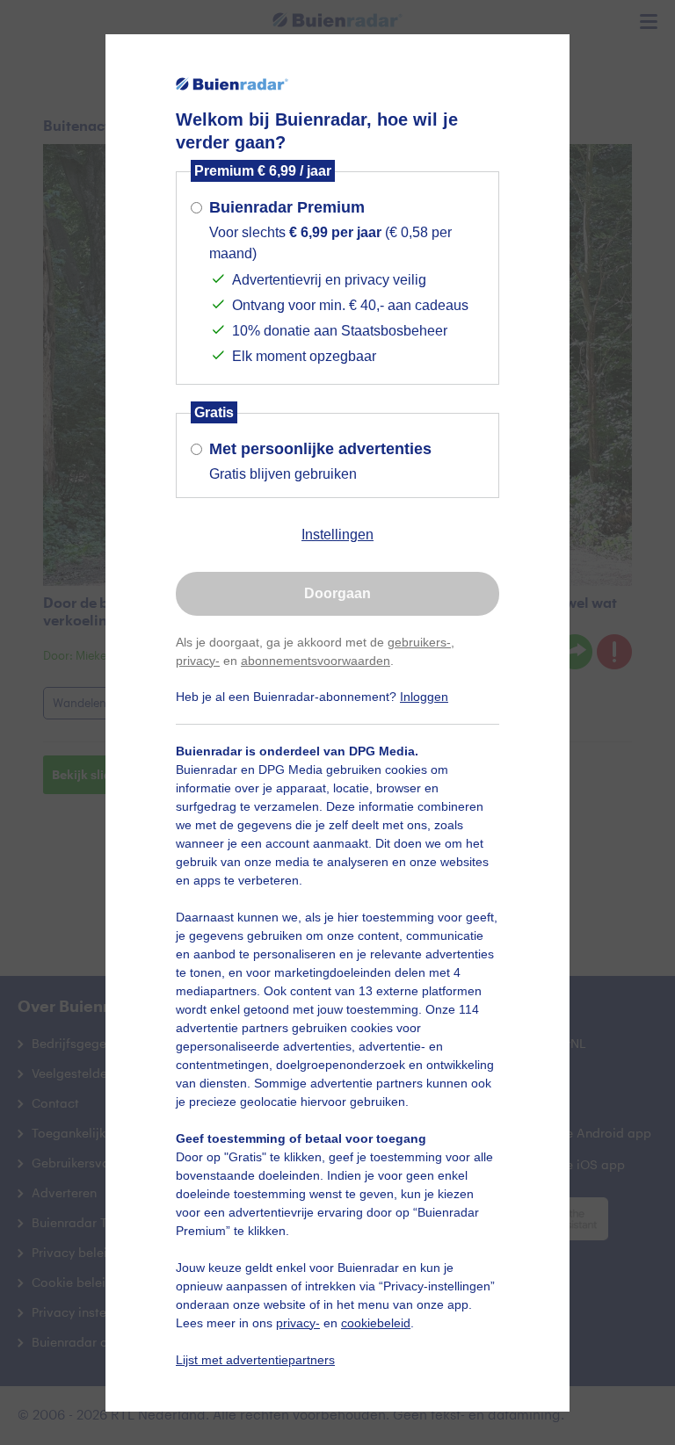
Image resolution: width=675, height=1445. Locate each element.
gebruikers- (419, 642)
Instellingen (337, 534)
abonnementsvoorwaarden (315, 661)
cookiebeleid (375, 1323)
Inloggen (424, 697)
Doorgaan (337, 593)
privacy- (198, 661)
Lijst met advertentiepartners (255, 1360)
